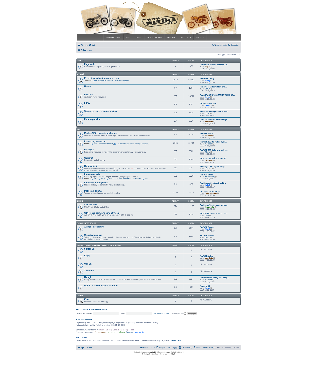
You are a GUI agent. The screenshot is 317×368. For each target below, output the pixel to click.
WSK (79, 129)
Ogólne (80, 61)
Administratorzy (101, 332)
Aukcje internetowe (94, 227)
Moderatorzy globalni (116, 332)
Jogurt (207, 89)
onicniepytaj (209, 177)
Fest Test (88, 94)
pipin (207, 215)
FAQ (127, 38)
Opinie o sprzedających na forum (101, 285)
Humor (87, 86)
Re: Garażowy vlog (208, 103)
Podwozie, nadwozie (94, 141)
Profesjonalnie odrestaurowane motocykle (112, 80)
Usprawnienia (91, 166)
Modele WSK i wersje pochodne (100, 133)
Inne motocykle (92, 174)
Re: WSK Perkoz (207, 227)
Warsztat (88, 158)
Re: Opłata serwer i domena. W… (214, 65)
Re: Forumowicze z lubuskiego (213, 120)
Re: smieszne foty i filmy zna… (213, 87)
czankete (209, 122)
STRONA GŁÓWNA (113, 38)
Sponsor (129, 332)
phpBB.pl (171, 354)
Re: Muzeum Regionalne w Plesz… (215, 112)
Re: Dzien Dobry (207, 79)
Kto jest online (84, 320)
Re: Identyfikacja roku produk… (214, 205)
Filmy (87, 103)
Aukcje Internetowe (86, 223)
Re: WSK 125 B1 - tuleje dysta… (213, 142)
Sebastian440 (211, 193)
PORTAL (138, 38)
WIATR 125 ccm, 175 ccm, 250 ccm (102, 213)
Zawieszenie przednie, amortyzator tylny (132, 144)
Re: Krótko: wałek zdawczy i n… (214, 213)
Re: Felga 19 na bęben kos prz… (214, 167)
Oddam (88, 264)
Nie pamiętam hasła (161, 313)
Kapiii (207, 67)
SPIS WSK (171, 38)
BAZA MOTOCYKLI (154, 38)
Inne (146, 179)
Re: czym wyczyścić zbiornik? (213, 158)
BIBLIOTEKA (186, 38)
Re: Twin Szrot (206, 175)
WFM (103, 179)
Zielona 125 (176, 341)
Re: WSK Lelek (206, 256)
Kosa (207, 97)
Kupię (87, 255)
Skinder (208, 105)
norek (207, 113)
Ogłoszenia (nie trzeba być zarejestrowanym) (99, 245)
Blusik (207, 152)
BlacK (207, 237)
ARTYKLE (200, 38)
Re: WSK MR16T (207, 235)
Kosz (86, 299)
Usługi (87, 277)
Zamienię (89, 270)
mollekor (208, 144)
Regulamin (89, 64)
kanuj (207, 81)
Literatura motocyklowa (96, 182)
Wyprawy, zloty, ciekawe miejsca (100, 111)
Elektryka (89, 149)
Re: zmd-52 (205, 286)
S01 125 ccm (90, 204)
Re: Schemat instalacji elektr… (213, 183)
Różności (81, 74)
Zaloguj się (82, 310)
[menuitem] (91, 45)
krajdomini (209, 207)
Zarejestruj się (99, 310)
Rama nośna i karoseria (103, 144)
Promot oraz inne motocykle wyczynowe (125, 179)
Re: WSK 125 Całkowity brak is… (214, 150)
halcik (207, 185)
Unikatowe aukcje (93, 235)
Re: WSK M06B (206, 134)
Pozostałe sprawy (93, 191)
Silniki (80, 201)
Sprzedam (89, 249)
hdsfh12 (208, 169)
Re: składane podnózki (210, 191)
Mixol (207, 229)
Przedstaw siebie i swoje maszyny (101, 78)
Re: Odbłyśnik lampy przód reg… (214, 278)
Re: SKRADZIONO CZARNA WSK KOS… (217, 95)
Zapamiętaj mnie (177, 313)
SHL (96, 179)
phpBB (154, 352)
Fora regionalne (92, 119)
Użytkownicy (139, 332)
